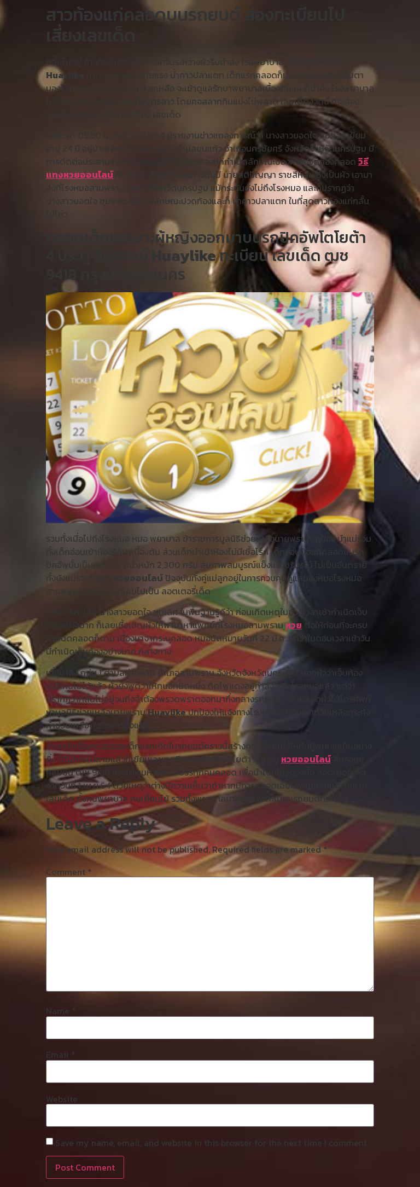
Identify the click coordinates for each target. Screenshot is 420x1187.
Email (60, 1054)
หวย (293, 625)
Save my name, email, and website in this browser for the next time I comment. (212, 1142)
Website (62, 1099)
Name (61, 1010)
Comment (69, 871)
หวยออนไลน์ (306, 759)
